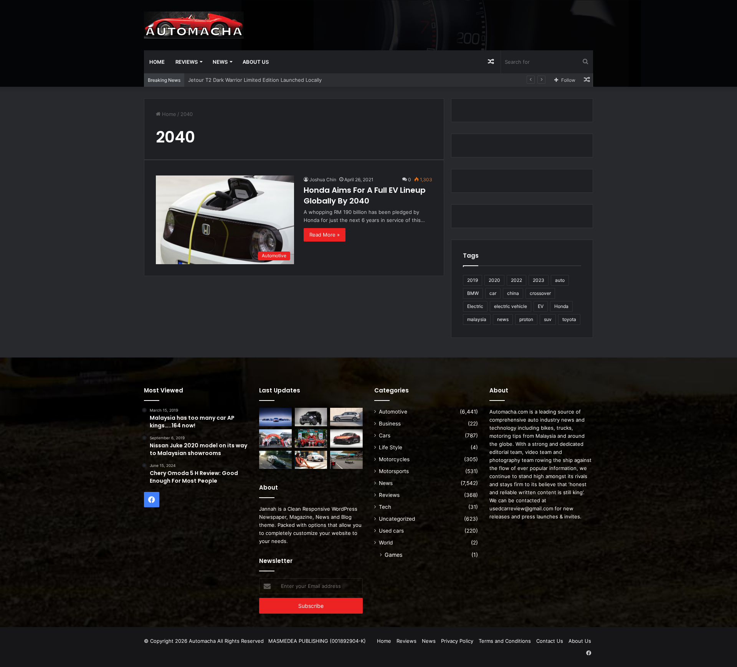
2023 (538, 280)
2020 (494, 280)
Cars (384, 435)
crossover (540, 293)
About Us (256, 62)
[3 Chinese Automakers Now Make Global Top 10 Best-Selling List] (275, 417)
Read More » (324, 235)
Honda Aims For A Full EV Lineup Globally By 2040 (365, 195)
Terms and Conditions (505, 641)
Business (390, 423)
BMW (473, 293)
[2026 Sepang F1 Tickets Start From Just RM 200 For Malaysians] (346, 460)
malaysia (476, 319)
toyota (569, 319)
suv (548, 319)
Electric (475, 306)
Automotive (393, 412)
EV (541, 306)
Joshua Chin (322, 179)
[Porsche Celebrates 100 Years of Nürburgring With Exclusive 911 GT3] (275, 460)
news (503, 319)
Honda (561, 306)
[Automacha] (194, 25)
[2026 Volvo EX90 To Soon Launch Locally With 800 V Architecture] (346, 417)
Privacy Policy (457, 641)
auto (560, 280)
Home (157, 62)
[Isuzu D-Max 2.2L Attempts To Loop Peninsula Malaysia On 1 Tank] (275, 438)
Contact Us (549, 641)
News (220, 62)
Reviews (186, 62)
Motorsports (394, 471)
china (513, 293)
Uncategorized (397, 519)
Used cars (391, 531)
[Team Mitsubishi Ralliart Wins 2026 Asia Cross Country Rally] (311, 438)
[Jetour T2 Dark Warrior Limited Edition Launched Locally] (311, 417)
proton (526, 319)
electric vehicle (510, 306)
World (386, 543)
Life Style (390, 447)
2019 (472, 280)
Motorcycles (394, 459)
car (492, 293)
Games (393, 554)
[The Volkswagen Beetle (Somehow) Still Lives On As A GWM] (311, 460)
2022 (516, 280)
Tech (385, 507)
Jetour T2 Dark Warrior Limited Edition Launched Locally (255, 80)
